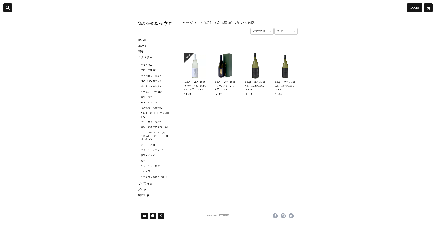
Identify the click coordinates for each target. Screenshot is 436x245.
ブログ (142, 189)
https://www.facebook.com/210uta (275, 215)
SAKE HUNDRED (150, 102)
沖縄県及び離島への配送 (154, 177)
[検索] (7, 7)
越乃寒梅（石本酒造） (153, 108)
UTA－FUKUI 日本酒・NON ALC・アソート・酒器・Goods (154, 136)
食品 (143, 160)
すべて (280, 31)
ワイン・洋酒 (148, 144)
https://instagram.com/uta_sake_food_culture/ (283, 215)
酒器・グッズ (148, 155)
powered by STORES (218, 216)
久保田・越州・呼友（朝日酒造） (155, 115)
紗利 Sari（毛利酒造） (153, 92)
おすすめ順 (259, 31)
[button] (414, 7)
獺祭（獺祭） (148, 97)
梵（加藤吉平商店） (151, 76)
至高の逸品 (147, 65)
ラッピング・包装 (150, 166)
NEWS (142, 45)
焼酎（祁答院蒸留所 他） (155, 127)
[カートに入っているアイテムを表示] (428, 7)
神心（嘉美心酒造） (151, 122)
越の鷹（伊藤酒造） (151, 86)
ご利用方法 (145, 183)
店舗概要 (144, 195)
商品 (141, 51)
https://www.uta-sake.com (291, 215)
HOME (142, 39)
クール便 (145, 171)
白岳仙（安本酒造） (151, 81)
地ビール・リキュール (152, 150)
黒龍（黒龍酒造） (150, 70)
